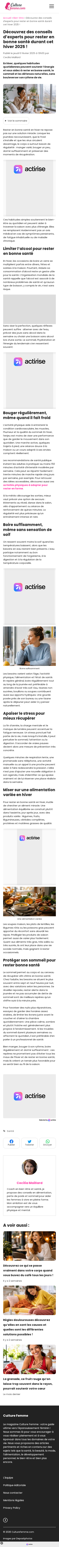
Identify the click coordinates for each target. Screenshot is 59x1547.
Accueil (7, 17)
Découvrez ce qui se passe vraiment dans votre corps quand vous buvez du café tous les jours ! (28, 1270)
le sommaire (17, 120)
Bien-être (18, 17)
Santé (10, 1131)
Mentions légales (13, 1500)
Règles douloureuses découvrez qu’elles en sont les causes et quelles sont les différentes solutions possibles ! (26, 1327)
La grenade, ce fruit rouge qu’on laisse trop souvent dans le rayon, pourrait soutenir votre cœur (28, 1383)
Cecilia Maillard (29, 1183)
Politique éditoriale (14, 1485)
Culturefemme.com (22, 1531)
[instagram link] (5, 1520)
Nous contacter (12, 1493)
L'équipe (8, 1477)
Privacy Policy (11, 1508)
